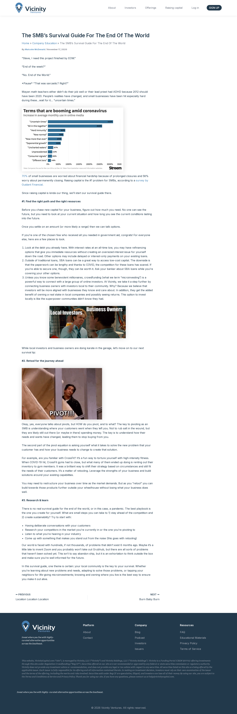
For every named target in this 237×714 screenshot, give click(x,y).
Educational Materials (193, 637)
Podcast (140, 637)
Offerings (150, 7)
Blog (137, 632)
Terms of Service (190, 648)
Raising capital (174, 7)
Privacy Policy (188, 643)
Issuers (139, 648)
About (112, 7)
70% (25, 176)
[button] (214, 7)
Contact (88, 637)
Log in (195, 7)
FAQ (182, 632)
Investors (130, 7)
